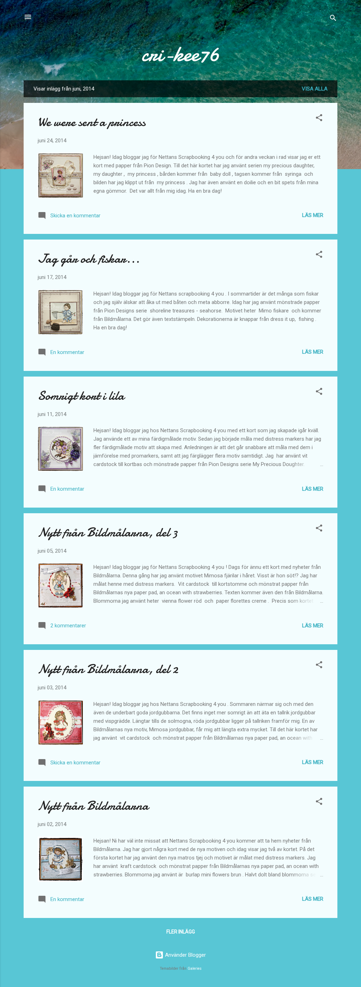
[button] (319, 118)
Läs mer (312, 215)
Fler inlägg (180, 932)
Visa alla (315, 89)
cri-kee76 (180, 54)
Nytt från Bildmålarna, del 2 (108, 669)
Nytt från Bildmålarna (93, 805)
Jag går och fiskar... (89, 258)
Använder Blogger (185, 955)
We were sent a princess (92, 122)
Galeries (195, 968)
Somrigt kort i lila (81, 395)
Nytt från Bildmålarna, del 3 (108, 532)
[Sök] (333, 19)
